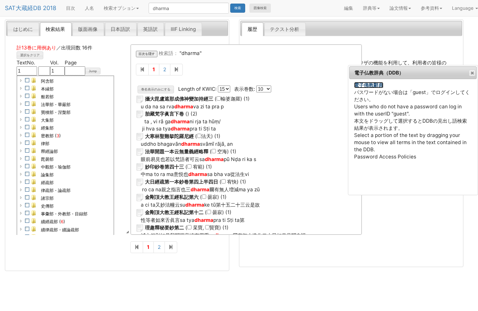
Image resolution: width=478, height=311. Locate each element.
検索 (237, 8)
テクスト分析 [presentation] (284, 29)
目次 (70, 8)
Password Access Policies (385, 157)
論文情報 (399, 8)
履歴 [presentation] (252, 29)
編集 (348, 8)
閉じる (472, 73)
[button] (21, 80)
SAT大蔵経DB (23, 8)
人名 (89, 8)
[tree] (65, 179)
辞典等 (370, 8)
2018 (49, 8)
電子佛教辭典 (368, 85)
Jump (93, 71)
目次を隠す (147, 54)
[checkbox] (27, 80)
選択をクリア (30, 55)
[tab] (23, 28)
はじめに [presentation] (23, 29)
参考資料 (430, 8)
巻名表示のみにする (155, 89)
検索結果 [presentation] (55, 29)
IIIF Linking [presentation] (183, 29)
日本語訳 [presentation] (120, 29)
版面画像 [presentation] (88, 29)
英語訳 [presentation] (150, 29)
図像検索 (260, 8)
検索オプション (120, 8)
